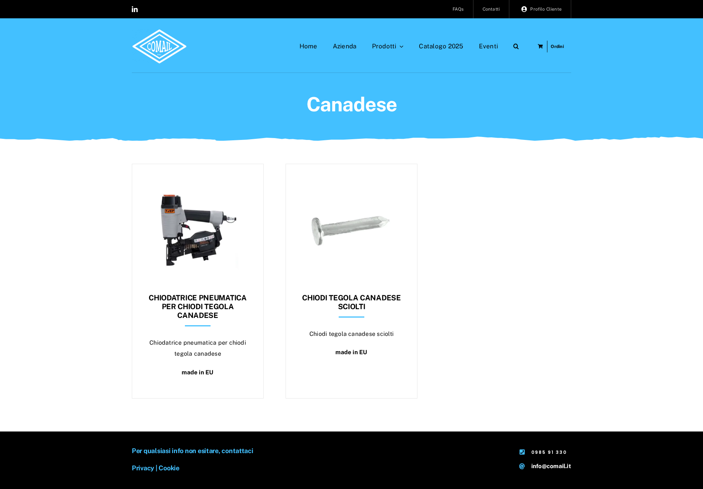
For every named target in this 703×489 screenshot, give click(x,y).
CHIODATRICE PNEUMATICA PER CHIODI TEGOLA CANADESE (197, 306)
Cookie (169, 468)
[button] (516, 46)
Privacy (143, 468)
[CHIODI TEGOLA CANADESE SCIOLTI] (351, 182)
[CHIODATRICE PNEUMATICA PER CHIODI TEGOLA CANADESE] (197, 182)
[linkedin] (135, 9)
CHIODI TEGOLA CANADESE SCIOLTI (351, 302)
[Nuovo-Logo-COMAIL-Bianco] (159, 32)
